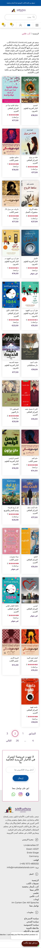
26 (17, 740)
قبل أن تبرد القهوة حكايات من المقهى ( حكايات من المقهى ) (11, 259)
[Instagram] (20, 794)
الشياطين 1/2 (14, 409)
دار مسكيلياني (32, 365)
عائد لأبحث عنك (32, 508)
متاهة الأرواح (33, 209)
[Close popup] (37, 934)
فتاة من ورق (33, 157)
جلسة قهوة (34, 707)
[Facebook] (27, 794)
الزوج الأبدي (15, 658)
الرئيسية (35, 34)
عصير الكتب (14, 160)
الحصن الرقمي (14, 458)
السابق (32, 733)
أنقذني (35, 606)
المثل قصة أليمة (32, 658)
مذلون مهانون (14, 157)
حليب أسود (34, 362)
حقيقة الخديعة (14, 362)
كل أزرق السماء (13, 508)
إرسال (20, 778)
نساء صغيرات (14, 557)
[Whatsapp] (13, 794)
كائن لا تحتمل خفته (31, 409)
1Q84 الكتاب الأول (12, 310)
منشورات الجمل (31, 212)
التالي (9, 740)
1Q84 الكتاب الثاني (12, 606)
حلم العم (35, 458)
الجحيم (35, 105)
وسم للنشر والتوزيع (11, 510)
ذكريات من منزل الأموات (11, 209)
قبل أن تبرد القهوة (32, 310)
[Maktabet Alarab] (20, 10)
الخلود (36, 557)
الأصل (36, 259)
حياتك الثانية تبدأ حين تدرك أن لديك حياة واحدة (11, 105)
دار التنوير (15, 412)
